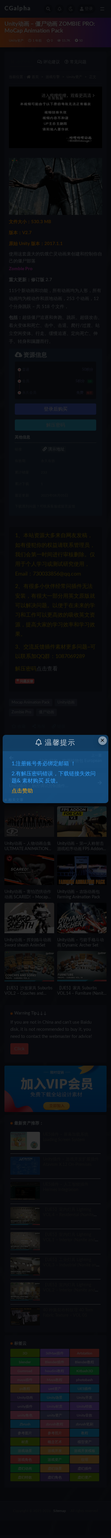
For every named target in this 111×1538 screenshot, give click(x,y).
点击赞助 (22, 791)
